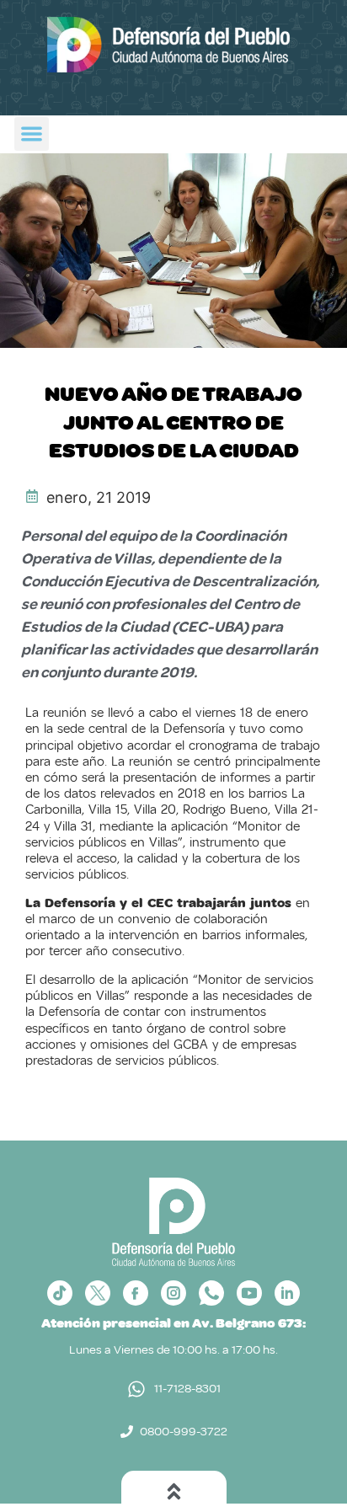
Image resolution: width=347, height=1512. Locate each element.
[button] (31, 134)
